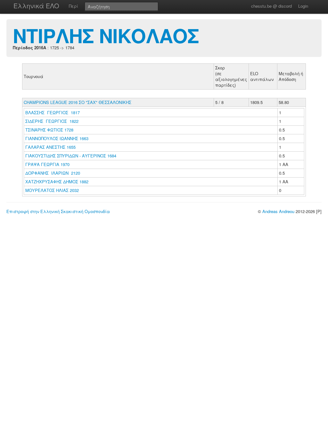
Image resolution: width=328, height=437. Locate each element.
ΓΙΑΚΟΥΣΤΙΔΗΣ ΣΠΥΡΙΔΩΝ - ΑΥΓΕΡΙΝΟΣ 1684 (70, 156)
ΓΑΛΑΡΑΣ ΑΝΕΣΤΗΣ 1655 (50, 147)
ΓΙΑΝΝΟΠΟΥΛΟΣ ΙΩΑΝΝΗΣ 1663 (56, 138)
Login (303, 6)
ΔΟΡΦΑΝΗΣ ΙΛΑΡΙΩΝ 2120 (52, 173)
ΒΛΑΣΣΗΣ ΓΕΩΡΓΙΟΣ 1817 (52, 112)
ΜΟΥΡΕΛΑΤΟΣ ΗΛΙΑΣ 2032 (52, 190)
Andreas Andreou (278, 211)
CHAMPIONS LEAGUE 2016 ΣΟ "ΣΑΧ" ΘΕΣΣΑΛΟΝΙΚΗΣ (77, 102)
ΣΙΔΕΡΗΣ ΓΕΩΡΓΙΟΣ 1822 (51, 121)
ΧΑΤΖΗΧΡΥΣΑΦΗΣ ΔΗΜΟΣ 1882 (56, 182)
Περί (73, 6)
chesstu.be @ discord (271, 6)
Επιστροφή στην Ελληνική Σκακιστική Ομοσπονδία (58, 211)
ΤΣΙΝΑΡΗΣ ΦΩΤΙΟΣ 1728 (49, 130)
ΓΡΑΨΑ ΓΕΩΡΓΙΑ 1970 (47, 164)
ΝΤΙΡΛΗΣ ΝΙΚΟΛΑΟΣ (106, 35)
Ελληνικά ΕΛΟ (36, 5)
